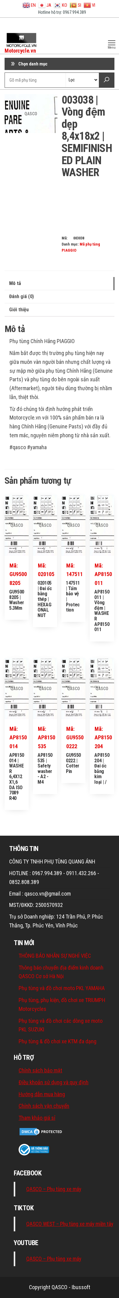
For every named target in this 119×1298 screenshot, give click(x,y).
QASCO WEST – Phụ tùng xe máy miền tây (69, 1224)
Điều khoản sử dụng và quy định (53, 1082)
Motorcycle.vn (20, 50)
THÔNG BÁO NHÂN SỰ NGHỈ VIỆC (55, 955)
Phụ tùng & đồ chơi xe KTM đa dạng (57, 1041)
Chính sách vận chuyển (44, 1106)
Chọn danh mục (33, 64)
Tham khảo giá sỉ (37, 1118)
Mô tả (15, 283)
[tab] (59, 283)
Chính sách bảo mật (40, 1070)
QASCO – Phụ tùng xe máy (53, 1189)
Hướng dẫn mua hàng (42, 1094)
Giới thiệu (19, 309)
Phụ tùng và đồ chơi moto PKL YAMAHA (62, 988)
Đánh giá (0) (21, 296)
